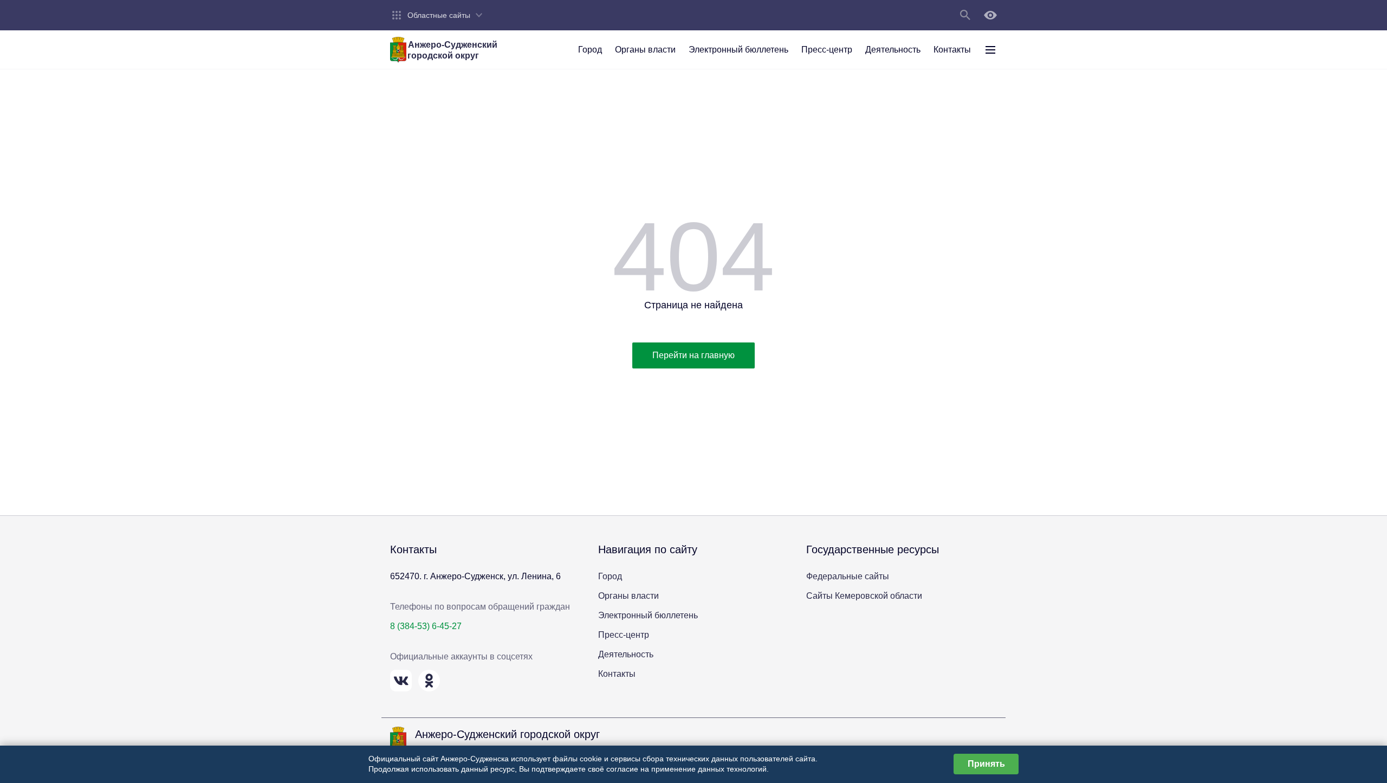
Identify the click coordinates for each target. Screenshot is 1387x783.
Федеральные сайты (847, 576)
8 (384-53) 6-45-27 (426, 626)
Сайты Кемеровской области (864, 595)
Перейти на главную (693, 355)
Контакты (617, 673)
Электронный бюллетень (648, 615)
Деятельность (625, 654)
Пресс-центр (623, 634)
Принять (986, 763)
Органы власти (628, 595)
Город (610, 576)
